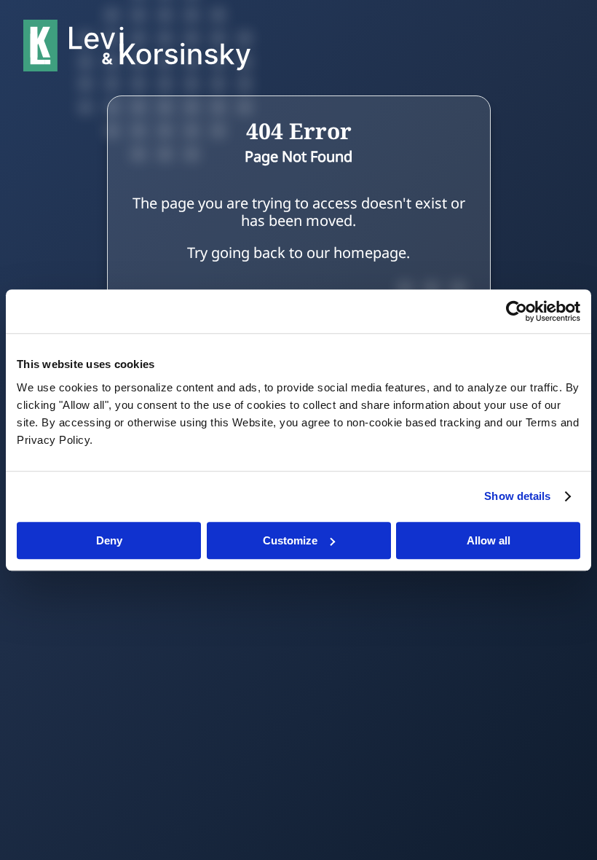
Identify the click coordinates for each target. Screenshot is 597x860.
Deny (109, 540)
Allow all (488, 540)
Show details (517, 496)
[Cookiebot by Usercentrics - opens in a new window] (516, 311)
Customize (290, 540)
